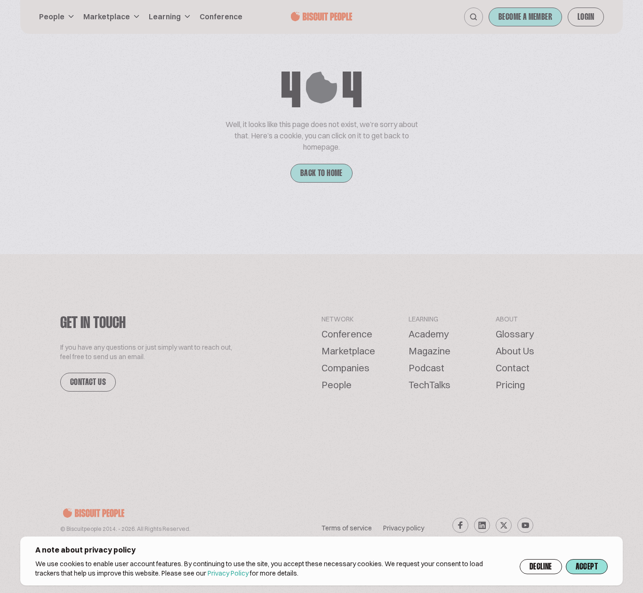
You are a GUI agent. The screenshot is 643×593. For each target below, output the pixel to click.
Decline (541, 567)
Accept (587, 567)
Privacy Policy (228, 573)
